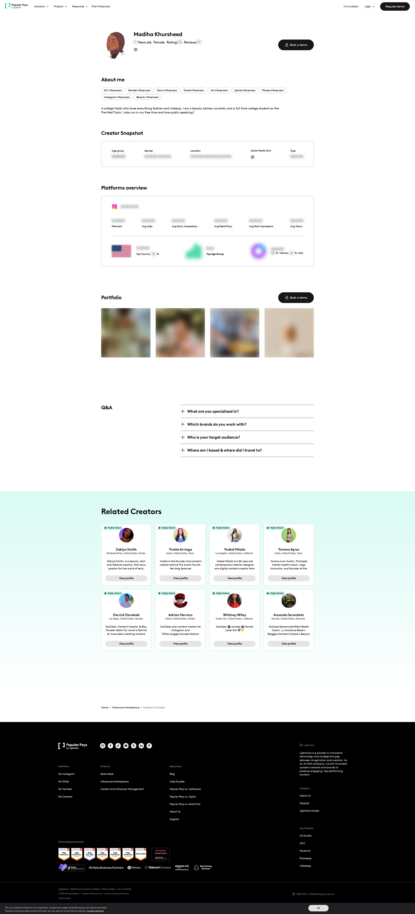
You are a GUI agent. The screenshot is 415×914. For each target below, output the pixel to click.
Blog (172, 773)
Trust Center (64, 898)
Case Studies (177, 781)
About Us (175, 811)
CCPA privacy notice (68, 893)
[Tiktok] (118, 746)
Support (174, 819)
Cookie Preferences (91, 893)
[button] (41, 6)
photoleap (306, 858)
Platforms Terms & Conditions (85, 889)
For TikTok (63, 781)
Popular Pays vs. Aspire (183, 796)
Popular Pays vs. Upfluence (185, 789)
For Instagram (66, 773)
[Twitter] (133, 746)
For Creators (65, 796)
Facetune (305, 850)
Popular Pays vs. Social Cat (185, 804)
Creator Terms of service (116, 893)
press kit (304, 803)
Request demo (394, 6)
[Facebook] (110, 746)
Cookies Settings (95, 910)
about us (305, 795)
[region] (207, 908)
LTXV (302, 843)
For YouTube (65, 789)
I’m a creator (351, 6)
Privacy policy (109, 889)
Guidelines (63, 889)
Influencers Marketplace (115, 781)
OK (318, 908)
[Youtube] (126, 746)
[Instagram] (102, 746)
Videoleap (305, 865)
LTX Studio (305, 835)
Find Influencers (101, 6)
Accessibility (124, 889)
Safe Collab (107, 773)
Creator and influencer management (122, 789)
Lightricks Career (309, 810)
